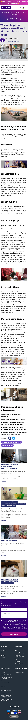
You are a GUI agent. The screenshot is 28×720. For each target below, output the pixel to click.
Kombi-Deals (4, 693)
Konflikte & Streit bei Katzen (10, 581)
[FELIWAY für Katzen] (9, 7)
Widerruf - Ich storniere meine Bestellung (6, 681)
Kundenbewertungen (19, 672)
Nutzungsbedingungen (20, 653)
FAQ (16, 650)
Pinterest (3, 657)
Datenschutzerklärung (8, 630)
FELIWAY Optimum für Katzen (11, 442)
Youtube (3, 655)
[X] (13, 438)
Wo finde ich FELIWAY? (6, 674)
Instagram (3, 650)
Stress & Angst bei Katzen (8, 505)
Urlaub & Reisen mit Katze (9, 468)
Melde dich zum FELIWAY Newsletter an (6, 678)
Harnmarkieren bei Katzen (9, 504)
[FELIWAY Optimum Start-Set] (14, 361)
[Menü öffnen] (26, 7)
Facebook (3, 653)
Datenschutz (18, 661)
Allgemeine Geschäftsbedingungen (20, 656)
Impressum (17, 659)
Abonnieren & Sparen (6, 690)
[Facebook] (9, 438)
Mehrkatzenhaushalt (7, 583)
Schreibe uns (4, 672)
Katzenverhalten (7, 445)
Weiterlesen (3, 481)
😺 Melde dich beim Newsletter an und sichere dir (14, 2)
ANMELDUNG (14, 18)
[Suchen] (20, 8)
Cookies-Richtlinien (19, 663)
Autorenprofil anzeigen (12, 42)
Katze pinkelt (21, 504)
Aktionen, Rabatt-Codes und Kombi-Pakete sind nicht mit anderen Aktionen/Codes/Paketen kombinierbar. (6, 698)
